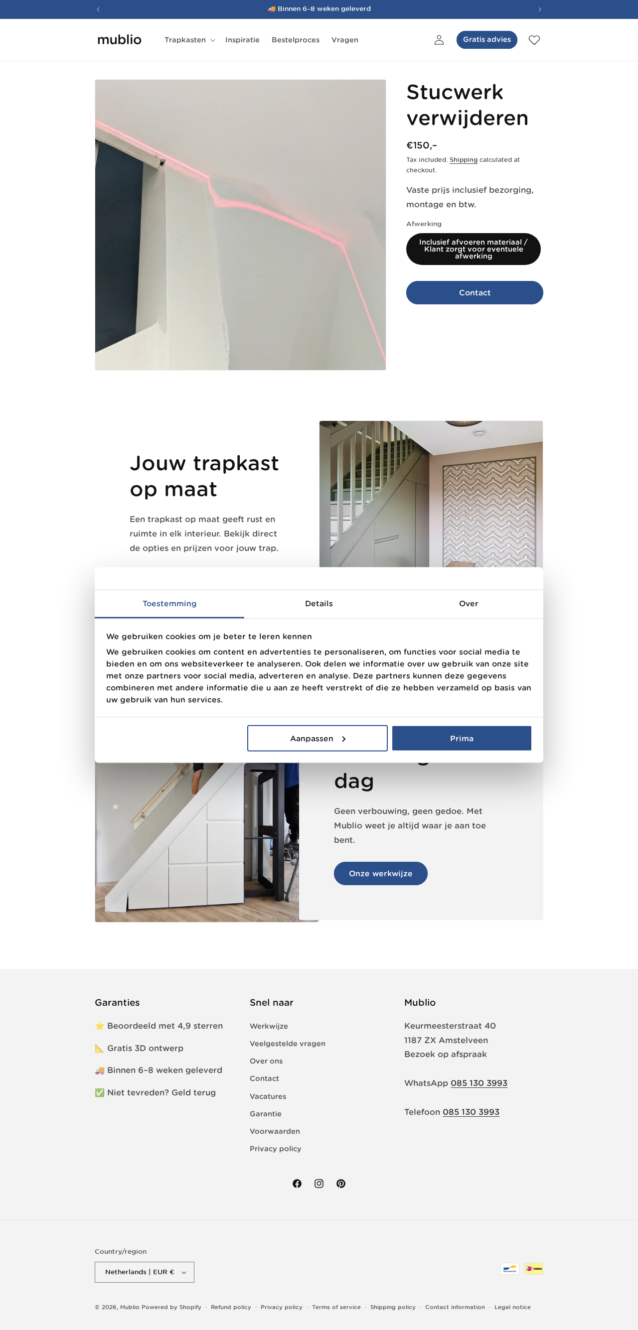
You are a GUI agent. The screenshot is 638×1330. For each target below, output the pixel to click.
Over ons (266, 1061)
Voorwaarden (275, 1131)
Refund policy (231, 1307)
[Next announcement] (540, 9)
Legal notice (512, 1307)
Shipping (464, 159)
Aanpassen (311, 738)
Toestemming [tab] (170, 603)
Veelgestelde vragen (287, 1043)
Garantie (266, 1113)
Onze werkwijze (381, 873)
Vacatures (268, 1096)
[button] (189, 39)
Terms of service (336, 1307)
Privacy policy (276, 1148)
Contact (475, 292)
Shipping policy (393, 1307)
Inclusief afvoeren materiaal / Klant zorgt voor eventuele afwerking (473, 249)
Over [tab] (468, 603)
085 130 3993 (479, 1083)
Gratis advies (487, 39)
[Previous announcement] (98, 9)
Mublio (130, 1307)
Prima (462, 738)
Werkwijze (269, 1026)
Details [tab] (319, 603)
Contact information (455, 1307)
